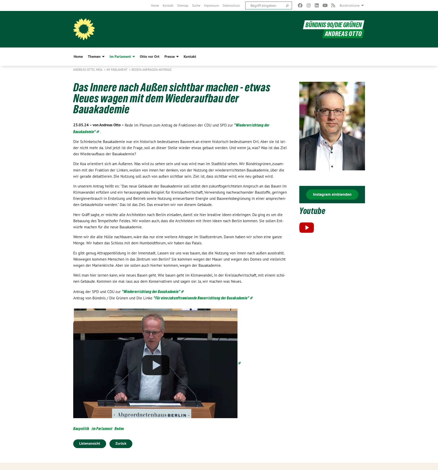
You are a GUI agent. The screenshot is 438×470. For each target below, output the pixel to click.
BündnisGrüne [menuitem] (350, 5)
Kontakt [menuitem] (190, 56)
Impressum (211, 5)
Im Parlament (117, 70)
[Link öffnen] (157, 363)
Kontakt (168, 5)
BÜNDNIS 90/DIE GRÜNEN (333, 25)
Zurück (120, 443)
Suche (196, 5)
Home (155, 5)
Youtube (312, 211)
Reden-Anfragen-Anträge (152, 70)
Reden (119, 428)
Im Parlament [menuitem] (120, 56)
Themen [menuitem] (94, 56)
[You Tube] (325, 5)
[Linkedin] (317, 5)
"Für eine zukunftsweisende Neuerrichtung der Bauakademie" (201, 298)
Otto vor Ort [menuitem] (149, 56)
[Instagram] (308, 5)
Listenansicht (89, 443)
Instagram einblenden (332, 194)
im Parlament (102, 428)
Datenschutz (231, 5)
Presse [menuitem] (169, 56)
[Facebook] (300, 5)
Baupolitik (81, 428)
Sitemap (182, 5)
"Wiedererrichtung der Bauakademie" (151, 291)
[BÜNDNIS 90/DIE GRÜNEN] (84, 29)
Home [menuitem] (78, 56)
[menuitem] (155, 5)
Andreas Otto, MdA (88, 70)
